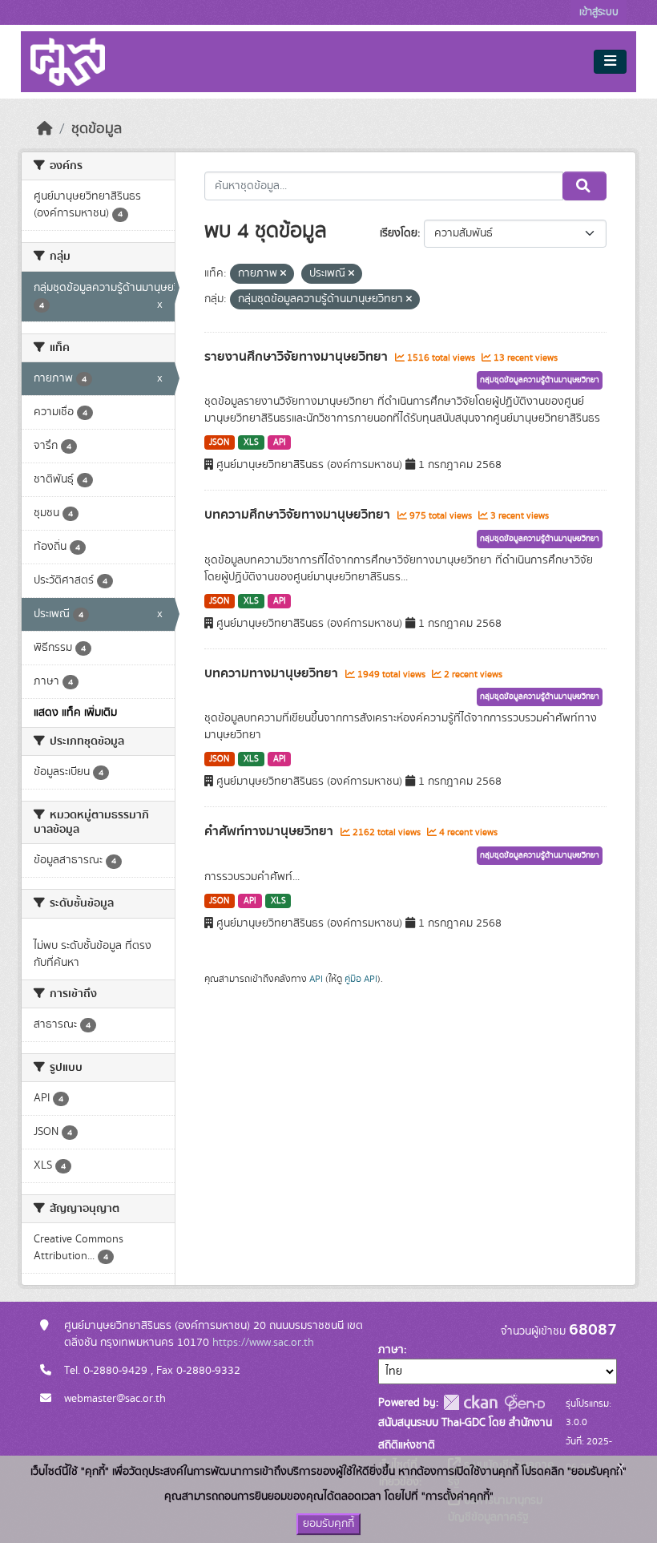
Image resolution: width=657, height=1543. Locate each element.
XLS (251, 442)
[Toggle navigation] (610, 62)
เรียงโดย (398, 233)
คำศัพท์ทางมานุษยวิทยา (270, 831)
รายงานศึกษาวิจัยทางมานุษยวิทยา (297, 356)
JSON (219, 442)
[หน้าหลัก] (45, 129)
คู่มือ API (361, 978)
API (279, 442)
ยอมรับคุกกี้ (328, 1524)
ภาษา (391, 1350)
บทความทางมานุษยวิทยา (272, 673)
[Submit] (584, 186)
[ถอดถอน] (283, 274)
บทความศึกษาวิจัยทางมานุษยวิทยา (298, 514)
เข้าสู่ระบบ (599, 12)
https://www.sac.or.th (263, 1343)
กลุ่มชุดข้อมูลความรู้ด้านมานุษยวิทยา (539, 380)
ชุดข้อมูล (96, 129)
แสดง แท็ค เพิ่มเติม (75, 713)
